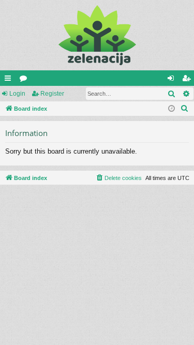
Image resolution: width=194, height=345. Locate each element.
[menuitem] (184, 108)
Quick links (10, 80)
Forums (25, 80)
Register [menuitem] (188, 80)
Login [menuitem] (172, 80)
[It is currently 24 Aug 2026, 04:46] (171, 109)
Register (52, 93)
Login (17, 93)
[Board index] (97, 35)
